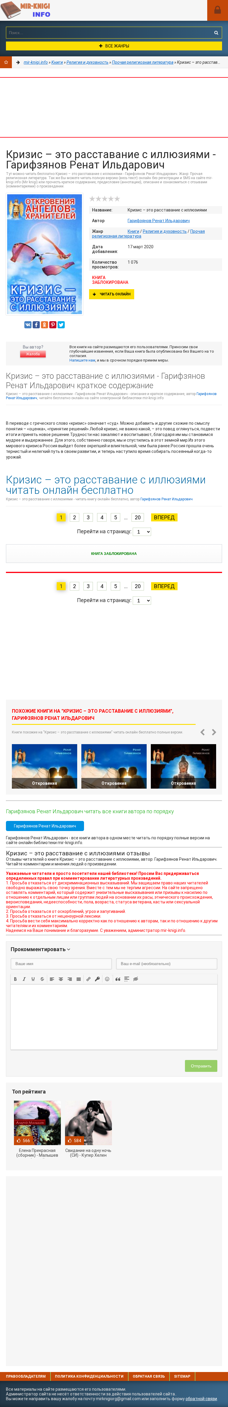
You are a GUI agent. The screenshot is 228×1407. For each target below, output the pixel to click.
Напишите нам (82, 360)
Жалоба (33, 354)
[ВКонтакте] (27, 324)
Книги (133, 231)
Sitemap (182, 1376)
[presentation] (15, 978)
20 (138, 517)
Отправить (201, 1066)
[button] (15, 978)
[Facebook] (36, 324)
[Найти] (216, 32)
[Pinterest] (52, 324)
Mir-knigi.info (44, 10)
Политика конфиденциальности (89, 1376)
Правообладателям (26, 1376)
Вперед (164, 517)
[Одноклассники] (44, 324)
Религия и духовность (165, 231)
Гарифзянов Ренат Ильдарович (159, 220)
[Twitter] (61, 324)
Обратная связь (149, 1376)
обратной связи (201, 1398)
